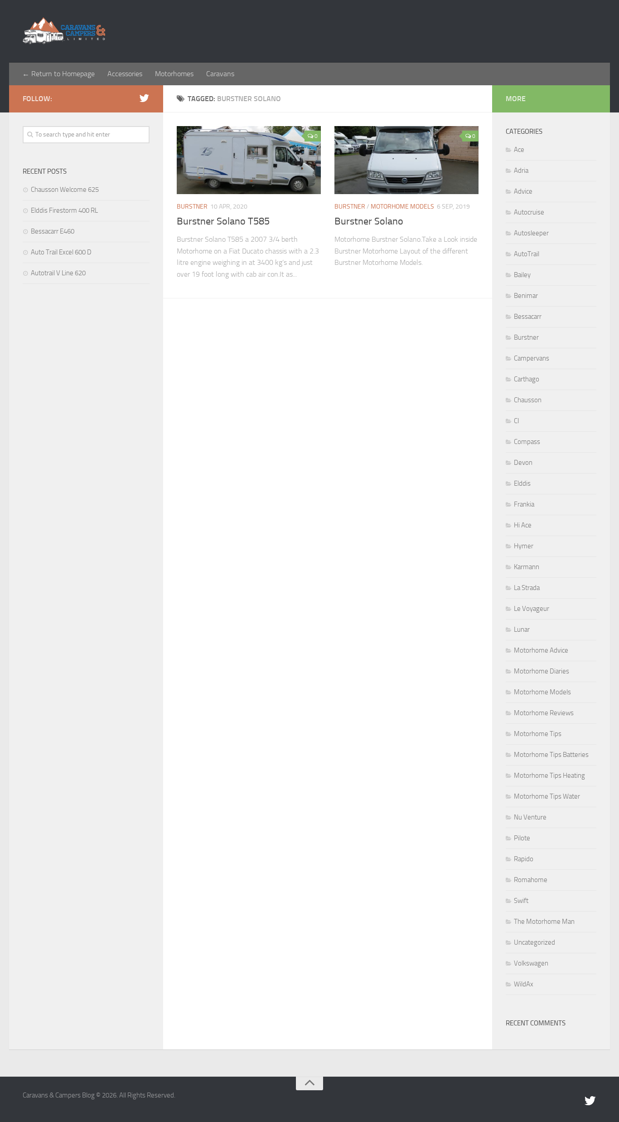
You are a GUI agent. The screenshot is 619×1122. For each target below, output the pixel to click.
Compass (527, 442)
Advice (523, 191)
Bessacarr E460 (52, 231)
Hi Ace (523, 525)
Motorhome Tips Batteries (551, 755)
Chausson (528, 400)
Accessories (124, 73)
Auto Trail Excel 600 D (61, 252)
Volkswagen (531, 963)
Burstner (192, 206)
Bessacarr (528, 316)
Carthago (526, 379)
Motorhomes (174, 73)
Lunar (522, 629)
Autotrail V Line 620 (58, 273)
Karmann (526, 567)
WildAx (523, 984)
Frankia (524, 504)
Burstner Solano (368, 221)
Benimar (526, 296)
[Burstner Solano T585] (249, 160)
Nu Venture (530, 817)
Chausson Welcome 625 (65, 189)
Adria (521, 170)
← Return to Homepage (58, 73)
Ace (519, 150)
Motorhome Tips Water (547, 796)
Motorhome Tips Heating (549, 775)
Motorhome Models (402, 206)
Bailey (522, 275)
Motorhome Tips (537, 734)
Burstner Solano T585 (223, 221)
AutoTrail (526, 254)
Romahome (530, 880)
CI (516, 421)
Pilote (522, 838)
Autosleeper (531, 233)
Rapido (523, 859)
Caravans (220, 73)
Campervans (531, 358)
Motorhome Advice (541, 650)
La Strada (527, 588)
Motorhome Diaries (541, 671)
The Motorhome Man (544, 921)
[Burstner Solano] (406, 160)
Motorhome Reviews (544, 713)
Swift (521, 901)
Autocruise (529, 212)
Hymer (523, 546)
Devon (523, 463)
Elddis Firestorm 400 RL (64, 210)
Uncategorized (534, 942)
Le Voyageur (531, 609)
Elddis (522, 483)
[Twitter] (144, 98)
